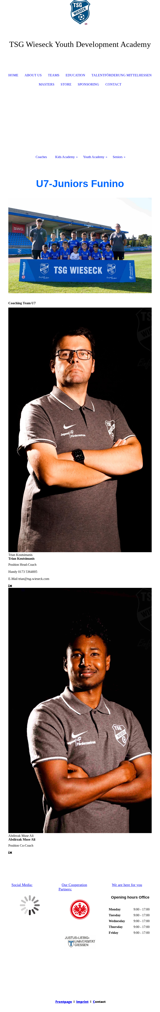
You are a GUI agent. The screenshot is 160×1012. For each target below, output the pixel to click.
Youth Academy (93, 157)
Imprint (82, 1001)
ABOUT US (33, 75)
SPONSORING (88, 84)
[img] (80, 15)
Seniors (117, 157)
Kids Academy (65, 157)
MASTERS (46, 84)
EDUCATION (75, 75)
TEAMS (53, 75)
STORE (66, 84)
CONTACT (113, 84)
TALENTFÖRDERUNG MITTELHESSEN (121, 75)
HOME (13, 75)
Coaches (41, 157)
